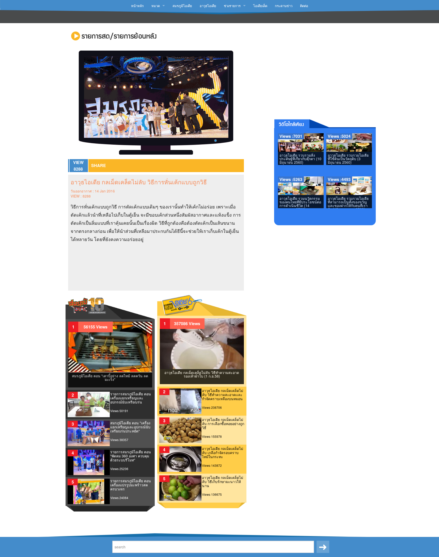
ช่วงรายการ (232, 5)
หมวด (155, 5)
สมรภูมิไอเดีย (182, 5)
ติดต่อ (304, 5)
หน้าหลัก (137, 5)
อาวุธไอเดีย (208, 5)
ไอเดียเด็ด (260, 5)
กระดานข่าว (283, 5)
